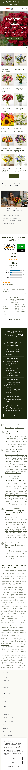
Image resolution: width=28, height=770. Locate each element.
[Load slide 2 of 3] (14, 47)
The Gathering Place (11, 556)
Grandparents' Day (8, 677)
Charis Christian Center (19, 539)
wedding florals (5, 645)
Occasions (6, 680)
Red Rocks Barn (22, 555)
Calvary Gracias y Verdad (15, 531)
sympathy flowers (18, 610)
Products (5, 684)
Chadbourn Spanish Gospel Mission (16, 537)
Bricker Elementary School (19, 499)
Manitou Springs (19, 428)
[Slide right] (17, 230)
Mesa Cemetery (9, 466)
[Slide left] (10, 230)
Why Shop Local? (8, 717)
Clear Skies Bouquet (20, 69)
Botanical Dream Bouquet (19, 150)
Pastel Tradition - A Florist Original (6, 70)
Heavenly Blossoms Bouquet (20, 171)
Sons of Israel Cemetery (19, 471)
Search (5, 697)
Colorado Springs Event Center (13, 551)
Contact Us (6, 714)
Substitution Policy (8, 732)
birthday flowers (10, 643)
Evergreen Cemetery (12, 461)
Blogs (4, 701)
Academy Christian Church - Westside (16, 517)
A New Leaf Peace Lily (19, 110)
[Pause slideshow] (26, 47)
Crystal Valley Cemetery (19, 459)
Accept (13, 758)
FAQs (4, 710)
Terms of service (7, 735)
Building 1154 (23, 504)
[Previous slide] (9, 47)
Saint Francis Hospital (19, 441)
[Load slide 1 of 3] (12, 47)
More (14, 415)
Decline (13, 762)
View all (14, 176)
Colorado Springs (9, 428)
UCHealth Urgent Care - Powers (13, 446)
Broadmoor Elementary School (16, 501)
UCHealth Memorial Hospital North (16, 444)
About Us (5, 687)
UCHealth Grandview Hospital (16, 443)
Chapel (7, 539)
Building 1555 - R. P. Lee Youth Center (16, 550)
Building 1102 (8, 503)
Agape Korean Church (12, 519)
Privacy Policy (7, 724)
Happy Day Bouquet (20, 89)
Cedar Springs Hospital (12, 436)
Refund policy (7, 728)
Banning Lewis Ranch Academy (16, 496)
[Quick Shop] (15, 8)
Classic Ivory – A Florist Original (19, 130)
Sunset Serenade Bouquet (6, 90)
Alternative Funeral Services (13, 458)
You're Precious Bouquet (5, 110)
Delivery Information (8, 721)
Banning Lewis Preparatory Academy (16, 495)
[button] (19, 8)
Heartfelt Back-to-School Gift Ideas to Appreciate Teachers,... (13, 210)
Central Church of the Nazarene (18, 535)
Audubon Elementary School (18, 493)
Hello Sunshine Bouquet (5, 171)
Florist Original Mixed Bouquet (5, 130)
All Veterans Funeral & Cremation (14, 455)
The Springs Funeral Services (13, 473)
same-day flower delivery (8, 632)
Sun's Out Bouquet (6, 150)
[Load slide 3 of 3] (16, 47)
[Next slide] (19, 47)
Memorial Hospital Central (13, 439)
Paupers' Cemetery (17, 468)
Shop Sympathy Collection (14, 40)
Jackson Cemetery (16, 463)
